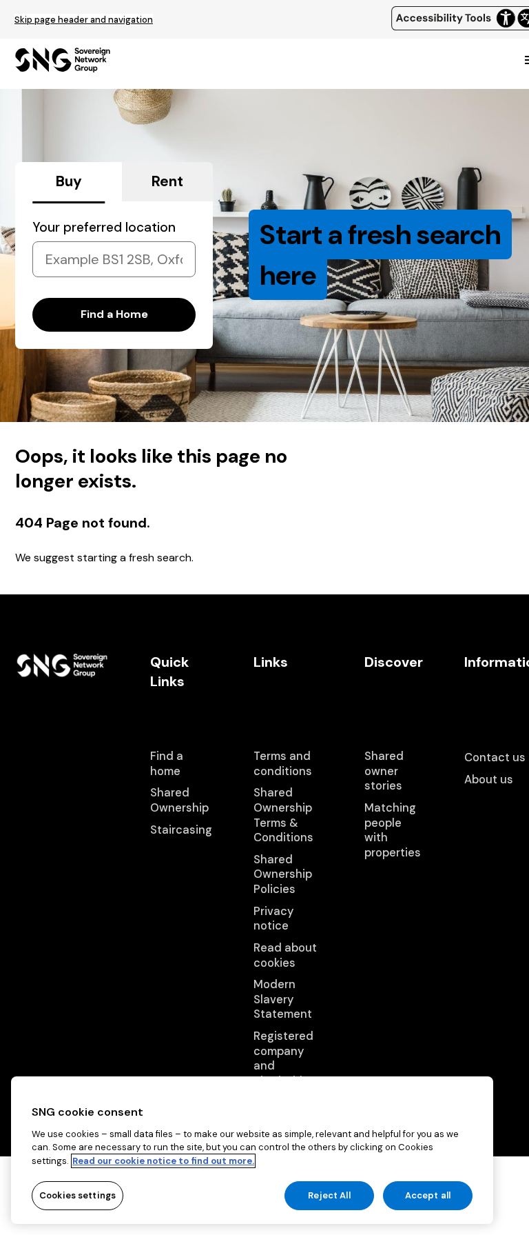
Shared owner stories (384, 771)
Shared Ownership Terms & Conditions (283, 815)
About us (488, 779)
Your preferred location (104, 227)
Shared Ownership (179, 800)
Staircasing (181, 830)
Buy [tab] (69, 181)
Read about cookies (285, 955)
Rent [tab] (167, 181)
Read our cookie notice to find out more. (163, 1161)
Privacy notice (273, 919)
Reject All (329, 1195)
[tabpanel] (114, 275)
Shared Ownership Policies (282, 874)
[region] (252, 1150)
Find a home (166, 764)
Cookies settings (77, 1195)
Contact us (495, 757)
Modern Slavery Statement (282, 999)
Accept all (427, 1195)
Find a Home (114, 314)
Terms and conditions (282, 764)
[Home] (62, 66)
